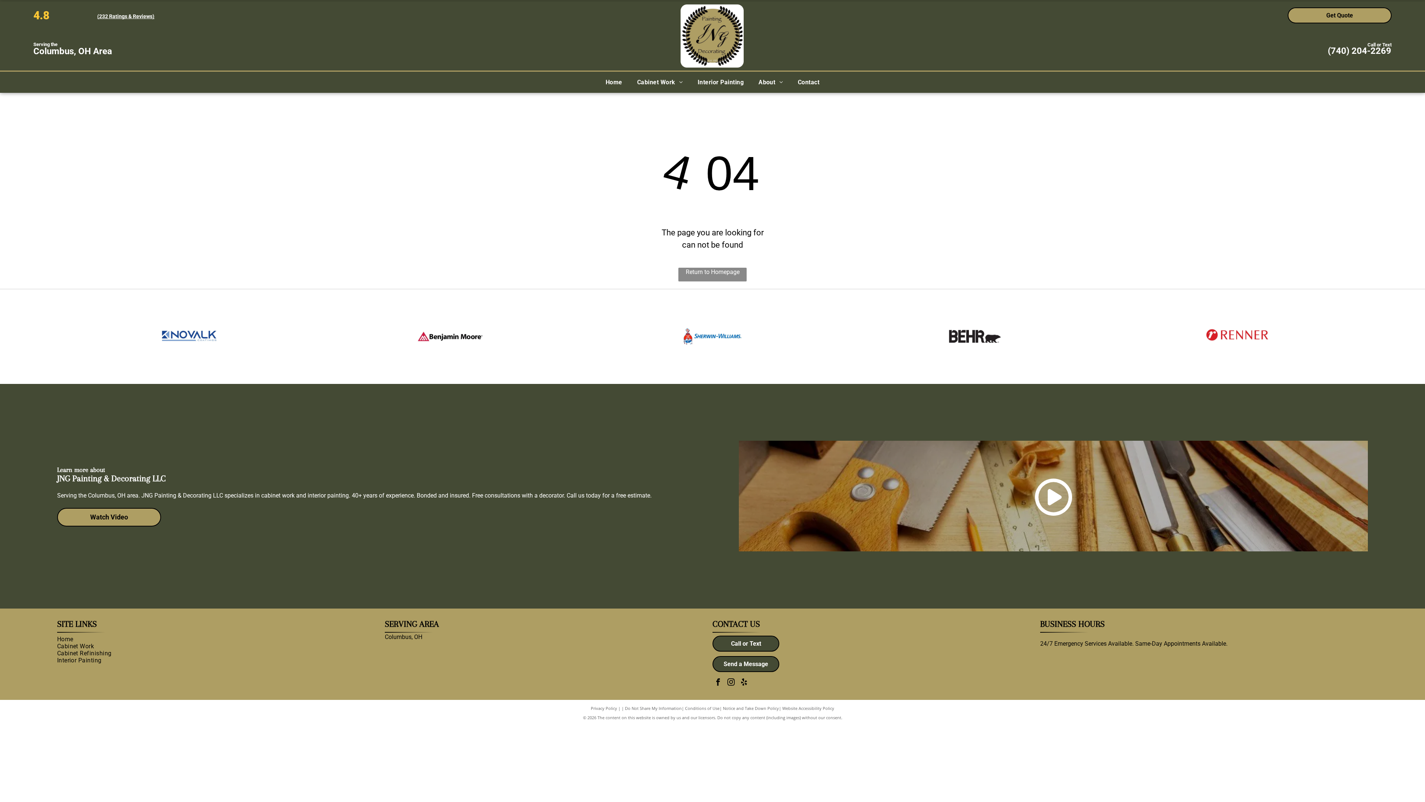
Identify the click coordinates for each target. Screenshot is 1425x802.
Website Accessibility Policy (808, 708)
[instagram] (731, 683)
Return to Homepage (713, 272)
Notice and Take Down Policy (751, 708)
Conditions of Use (702, 708)
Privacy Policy (604, 708)
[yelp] (744, 683)
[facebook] (718, 683)
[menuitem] (614, 82)
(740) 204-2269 (1359, 51)
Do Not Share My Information (653, 708)
